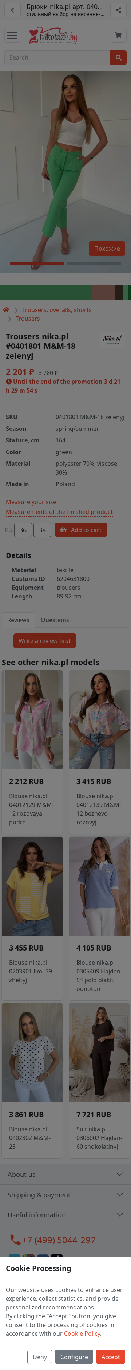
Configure (74, 1357)
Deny (40, 1357)
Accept (111, 1357)
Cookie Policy (82, 1334)
